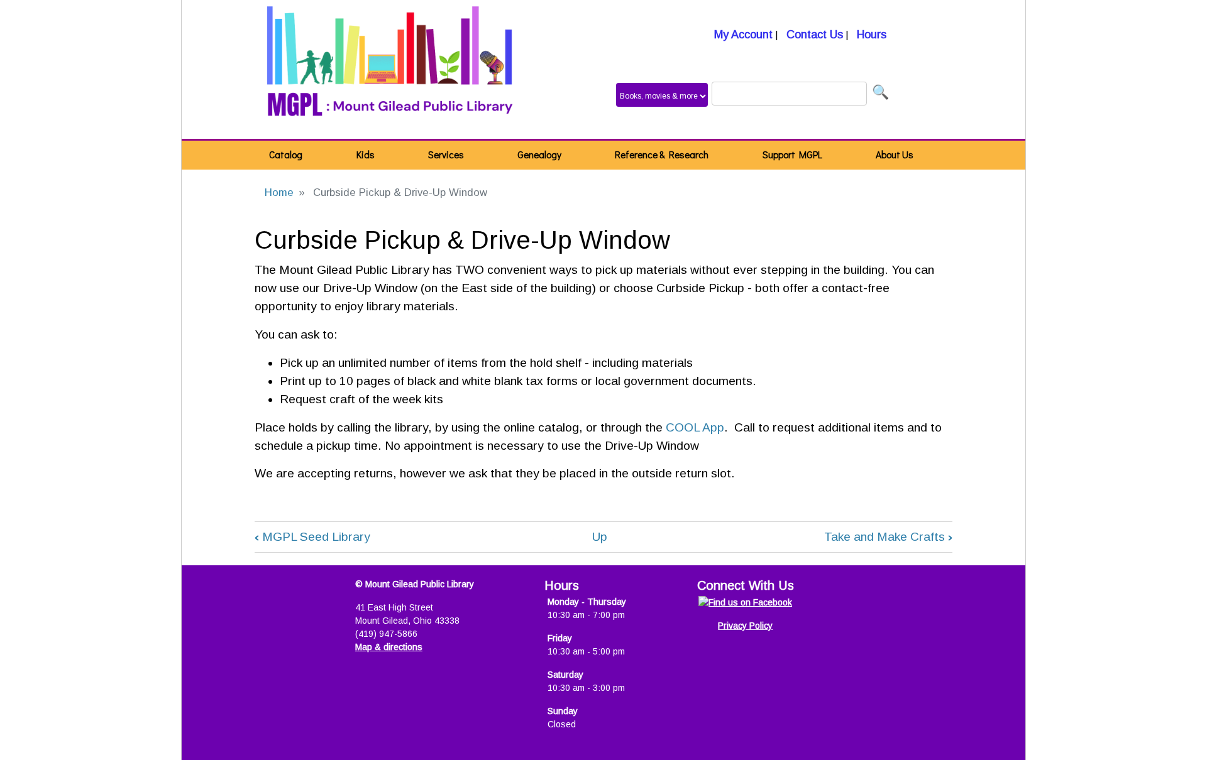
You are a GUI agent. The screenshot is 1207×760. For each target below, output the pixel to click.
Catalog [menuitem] (285, 154)
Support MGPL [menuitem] (792, 154)
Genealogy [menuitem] (539, 154)
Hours (870, 34)
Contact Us (813, 34)
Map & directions (388, 647)
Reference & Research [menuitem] (661, 154)
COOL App (695, 427)
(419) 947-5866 (386, 634)
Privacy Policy (745, 626)
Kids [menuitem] (365, 154)
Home (279, 192)
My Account (742, 34)
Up (599, 536)
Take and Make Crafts (888, 536)
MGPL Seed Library (312, 536)
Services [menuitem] (446, 154)
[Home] (390, 69)
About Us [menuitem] (894, 154)
